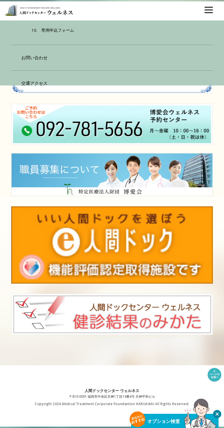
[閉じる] (217, 414)
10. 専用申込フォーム (52, 30)
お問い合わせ (34, 58)
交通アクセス (34, 83)
